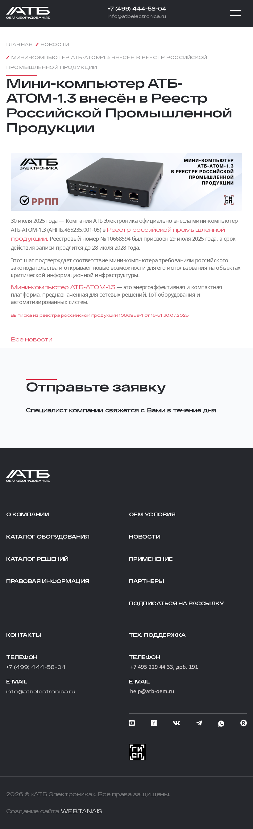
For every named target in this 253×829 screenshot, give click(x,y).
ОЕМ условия (152, 514)
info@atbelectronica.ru (137, 16)
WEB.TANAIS (81, 811)
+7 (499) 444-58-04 (137, 8)
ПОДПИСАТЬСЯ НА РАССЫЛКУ (176, 603)
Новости (144, 536)
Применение (151, 559)
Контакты (23, 635)
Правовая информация (47, 581)
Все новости (31, 339)
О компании (27, 514)
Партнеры (146, 581)
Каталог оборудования (47, 536)
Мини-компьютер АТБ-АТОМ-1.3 (64, 287)
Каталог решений (37, 559)
